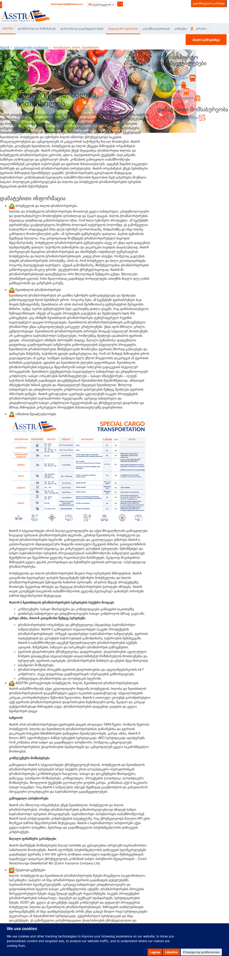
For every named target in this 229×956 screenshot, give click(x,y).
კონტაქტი (180, 28)
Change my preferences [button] (201, 952)
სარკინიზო (174, 91)
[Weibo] (134, 4)
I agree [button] (155, 952)
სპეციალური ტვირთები (123, 28)
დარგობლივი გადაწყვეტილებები (82, 28)
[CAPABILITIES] (80, 471)
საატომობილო (177, 77)
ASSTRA (7, 28)
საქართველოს (102, 4)
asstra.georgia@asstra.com (67, 4)
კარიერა (201, 28)
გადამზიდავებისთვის (156, 28)
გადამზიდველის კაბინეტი (209, 3)
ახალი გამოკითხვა (206, 39)
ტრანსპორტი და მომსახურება (37, 28)
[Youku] (140, 4)
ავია (169, 71)
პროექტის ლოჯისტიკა (182, 117)
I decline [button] (171, 952)
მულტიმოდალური (180, 98)
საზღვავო (173, 84)
